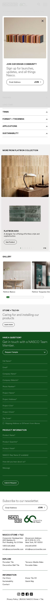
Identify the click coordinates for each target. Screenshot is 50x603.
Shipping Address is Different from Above (22, 423)
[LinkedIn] (23, 594)
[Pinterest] (31, 594)
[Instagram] (18, 594)
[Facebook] (27, 594)
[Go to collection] (25, 176)
